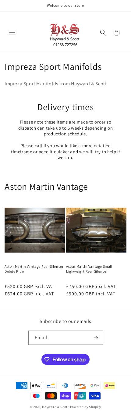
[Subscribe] (96, 338)
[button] (12, 32)
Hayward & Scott (55, 407)
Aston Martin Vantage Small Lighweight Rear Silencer (89, 269)
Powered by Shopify (85, 407)
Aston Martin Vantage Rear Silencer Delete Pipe (34, 269)
